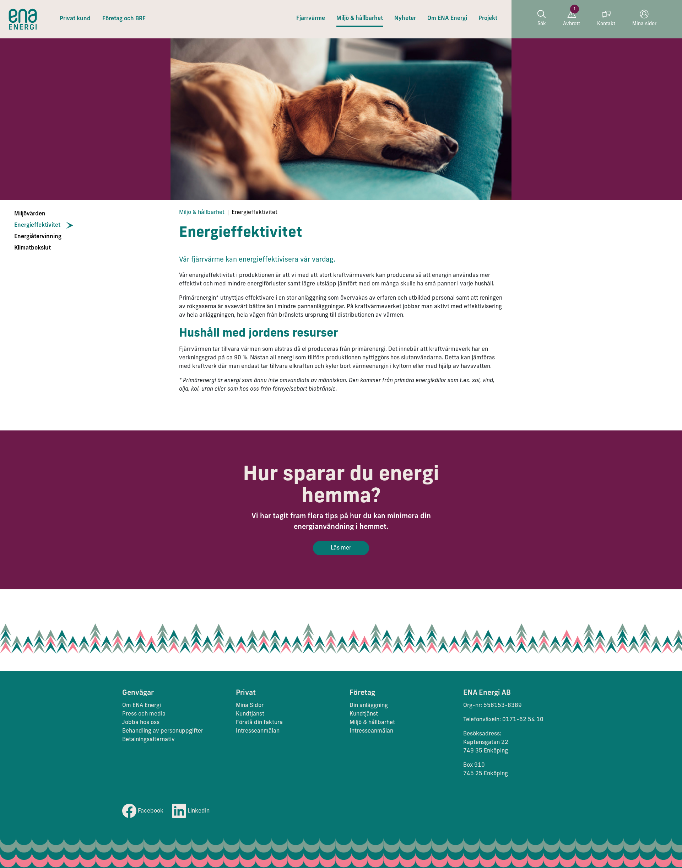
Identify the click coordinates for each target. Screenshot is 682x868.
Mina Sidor (250, 705)
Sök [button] (541, 24)
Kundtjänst (251, 714)
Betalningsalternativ (148, 740)
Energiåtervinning (37, 237)
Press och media (144, 714)
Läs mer (341, 548)
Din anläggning (369, 705)
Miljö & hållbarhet (359, 18)
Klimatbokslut (32, 248)
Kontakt (606, 24)
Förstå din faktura (259, 722)
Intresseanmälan (258, 731)
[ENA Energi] (23, 19)
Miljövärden (29, 214)
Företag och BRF (124, 19)
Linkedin (198, 811)
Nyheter (405, 18)
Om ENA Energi (447, 18)
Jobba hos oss (140, 722)
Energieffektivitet (37, 225)
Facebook (149, 811)
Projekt (487, 18)
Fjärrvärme (310, 18)
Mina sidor (644, 24)
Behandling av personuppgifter (162, 731)
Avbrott (571, 24)
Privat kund (75, 19)
